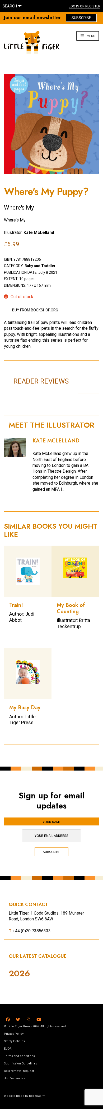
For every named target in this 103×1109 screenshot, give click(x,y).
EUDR (8, 1048)
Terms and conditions (19, 1056)
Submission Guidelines (20, 1063)
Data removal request (19, 1071)
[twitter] (18, 1019)
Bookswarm (37, 1096)
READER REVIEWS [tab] (41, 381)
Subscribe (81, 18)
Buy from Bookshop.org (35, 310)
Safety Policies (14, 1041)
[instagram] (28, 1019)
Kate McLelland (39, 232)
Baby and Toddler (40, 266)
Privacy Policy (14, 1034)
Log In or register (84, 6)
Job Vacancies (14, 1078)
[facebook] (8, 1019)
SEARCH (10, 6)
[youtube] (39, 1019)
